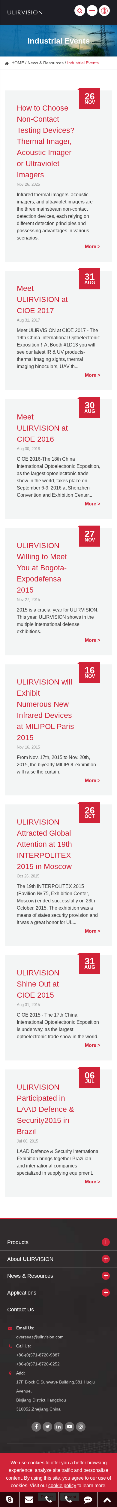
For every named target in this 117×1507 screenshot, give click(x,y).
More (90, 246)
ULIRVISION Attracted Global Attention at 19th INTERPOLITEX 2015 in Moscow (44, 844)
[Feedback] (88, 1499)
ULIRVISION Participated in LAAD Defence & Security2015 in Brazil (45, 1109)
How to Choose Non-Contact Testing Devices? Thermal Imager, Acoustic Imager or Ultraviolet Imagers (45, 141)
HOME (17, 62)
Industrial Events (83, 62)
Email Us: (25, 1327)
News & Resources (46, 62)
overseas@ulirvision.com (40, 1337)
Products (17, 1242)
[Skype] (9, 1499)
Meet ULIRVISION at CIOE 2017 (42, 299)
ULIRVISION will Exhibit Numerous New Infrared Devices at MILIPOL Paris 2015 (45, 710)
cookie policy (62, 1485)
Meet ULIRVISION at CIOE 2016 (42, 428)
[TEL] (48, 1499)
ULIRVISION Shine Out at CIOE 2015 (38, 984)
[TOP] (107, 1499)
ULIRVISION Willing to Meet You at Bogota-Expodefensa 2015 (42, 567)
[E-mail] (29, 1499)
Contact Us (20, 1310)
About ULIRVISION (30, 1259)
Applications (21, 1293)
